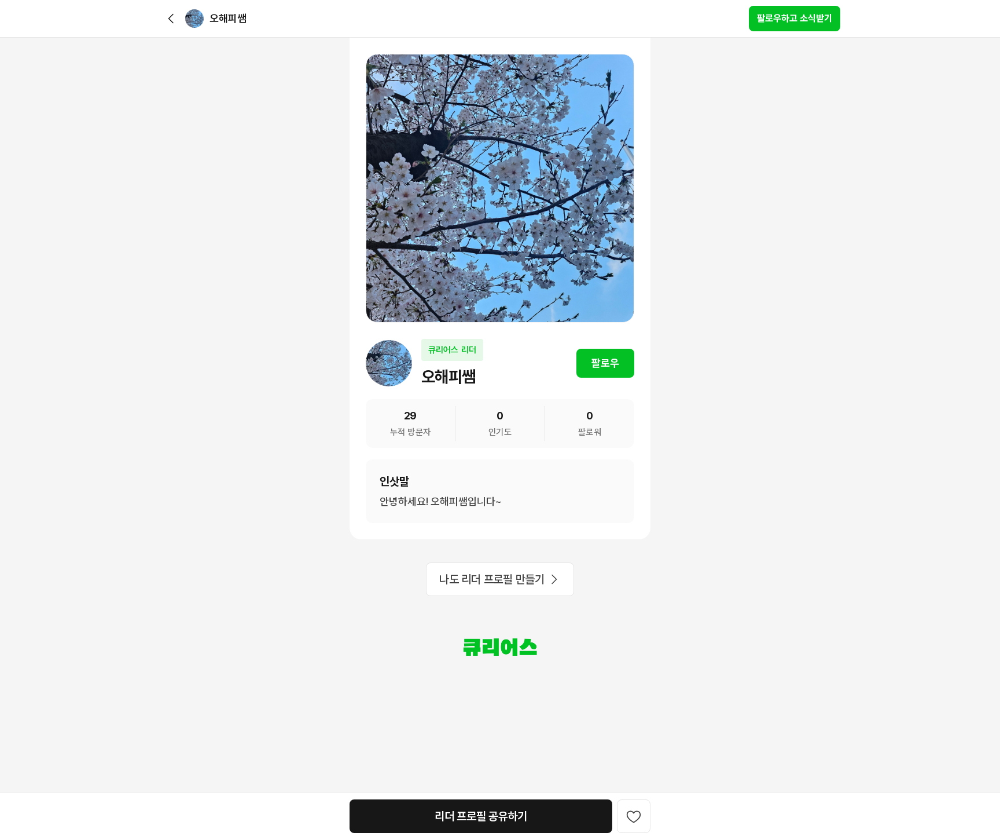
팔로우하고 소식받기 (794, 18)
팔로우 (605, 363)
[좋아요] (633, 816)
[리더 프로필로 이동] (194, 18)
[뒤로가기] (171, 18)
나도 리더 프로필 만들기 (492, 579)
